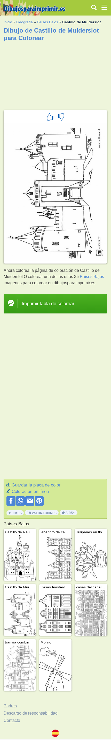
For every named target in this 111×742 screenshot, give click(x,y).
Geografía (24, 22)
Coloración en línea (30, 491)
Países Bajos (47, 22)
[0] (61, 118)
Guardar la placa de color (36, 485)
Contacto (12, 720)
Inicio (8, 22)
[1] (50, 118)
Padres (10, 706)
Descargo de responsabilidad (31, 713)
